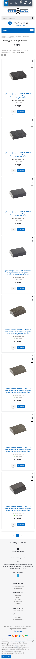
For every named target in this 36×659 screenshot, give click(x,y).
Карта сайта (18, 631)
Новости (18, 595)
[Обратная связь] (10, 3)
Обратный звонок (20, 25)
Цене (13, 52)
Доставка (18, 599)
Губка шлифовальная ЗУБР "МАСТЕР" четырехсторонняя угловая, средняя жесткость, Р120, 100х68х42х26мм (18, 390)
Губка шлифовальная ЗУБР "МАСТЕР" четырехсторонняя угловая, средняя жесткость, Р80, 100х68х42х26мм (18, 332)
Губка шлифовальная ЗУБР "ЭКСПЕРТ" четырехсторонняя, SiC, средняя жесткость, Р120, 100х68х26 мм (18, 155)
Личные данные (18, 615)
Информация (18, 592)
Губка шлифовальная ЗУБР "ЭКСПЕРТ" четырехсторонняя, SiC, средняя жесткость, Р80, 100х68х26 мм (18, 96)
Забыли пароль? (18, 619)
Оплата (18, 597)
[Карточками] (2, 55)
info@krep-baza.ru (18, 551)
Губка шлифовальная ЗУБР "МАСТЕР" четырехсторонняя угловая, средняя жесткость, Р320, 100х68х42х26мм (18, 508)
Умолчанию (20, 52)
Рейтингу (26, 50)
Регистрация (18, 617)
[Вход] (30, 3)
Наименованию (6, 52)
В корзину (21, 111)
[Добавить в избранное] (32, 64)
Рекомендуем (18, 583)
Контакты (18, 603)
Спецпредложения (18, 586)
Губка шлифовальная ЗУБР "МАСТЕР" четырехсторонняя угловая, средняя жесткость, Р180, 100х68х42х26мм (18, 449)
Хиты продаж (18, 588)
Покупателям (18, 608)
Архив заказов (18, 613)
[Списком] (5, 55)
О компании (18, 601)
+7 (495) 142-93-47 (20, 23)
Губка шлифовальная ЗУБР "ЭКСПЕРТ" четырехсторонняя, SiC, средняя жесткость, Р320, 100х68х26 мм (18, 273)
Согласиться (6, 656)
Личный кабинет (18, 610)
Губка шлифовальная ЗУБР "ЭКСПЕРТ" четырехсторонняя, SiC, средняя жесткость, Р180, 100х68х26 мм (18, 214)
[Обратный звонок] (15, 3)
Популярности (17, 50)
